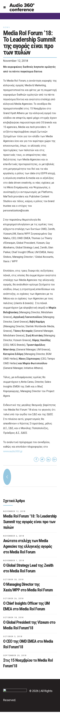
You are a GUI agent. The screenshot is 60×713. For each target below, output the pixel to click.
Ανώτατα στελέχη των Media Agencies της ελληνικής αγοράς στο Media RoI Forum (27, 546)
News (6, 27)
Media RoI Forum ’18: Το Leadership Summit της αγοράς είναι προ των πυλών (29, 522)
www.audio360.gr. (13, 451)
